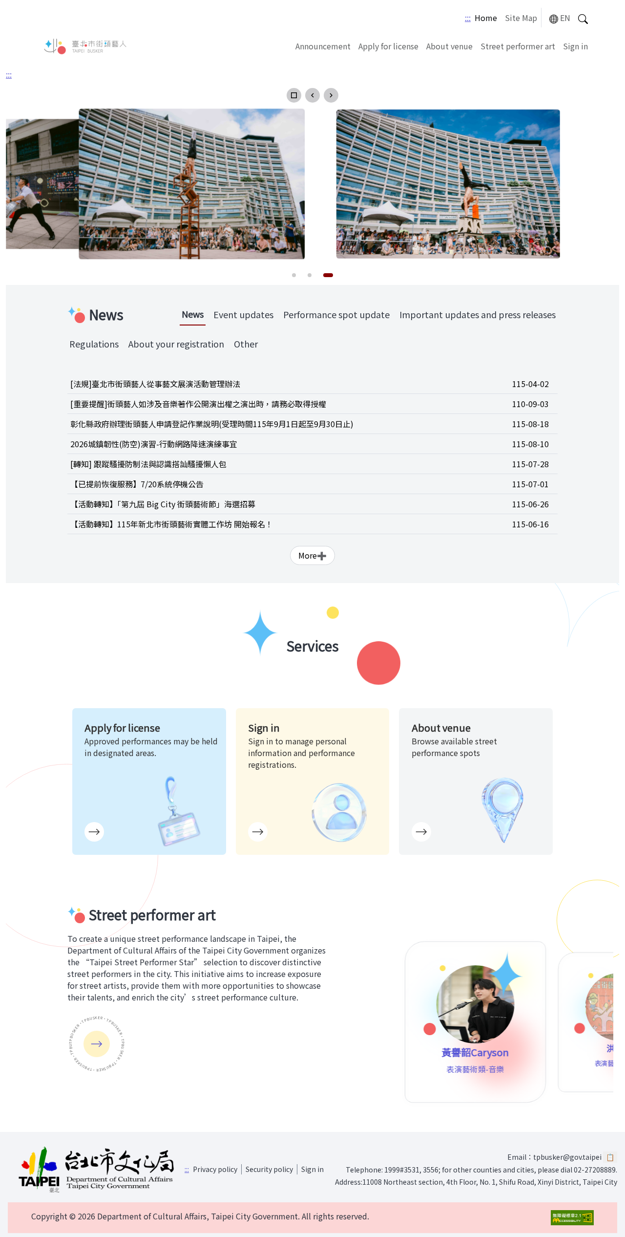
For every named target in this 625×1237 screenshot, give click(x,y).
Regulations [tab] (94, 343)
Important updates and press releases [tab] (477, 314)
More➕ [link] (312, 555)
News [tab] (193, 313)
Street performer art (517, 46)
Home (486, 17)
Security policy (269, 1169)
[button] (294, 95)
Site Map (521, 17)
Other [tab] (246, 343)
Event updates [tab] (243, 314)
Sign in (575, 46)
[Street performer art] (96, 1044)
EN (565, 17)
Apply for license (388, 46)
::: (468, 17)
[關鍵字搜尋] (583, 18)
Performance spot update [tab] (336, 314)
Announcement (323, 46)
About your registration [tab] (176, 343)
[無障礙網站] (572, 1217)
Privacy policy (215, 1169)
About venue (449, 46)
